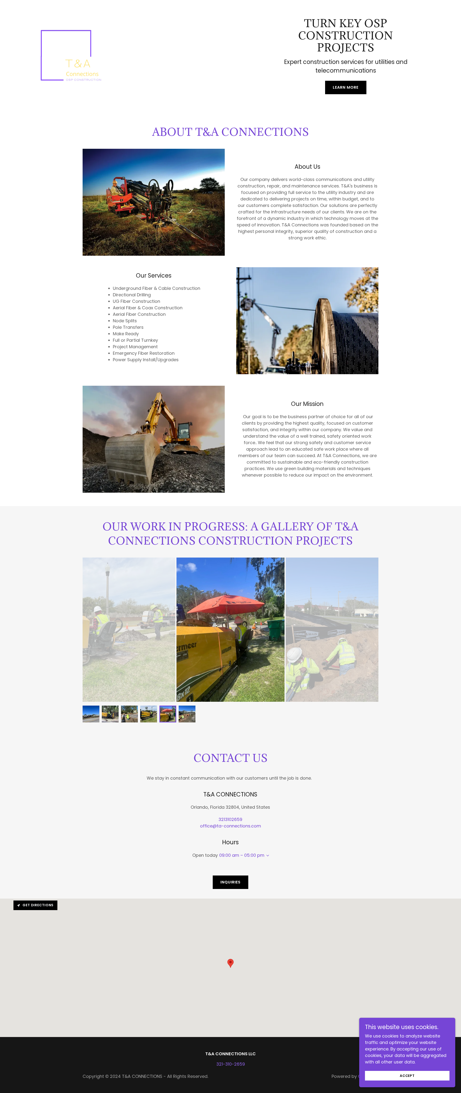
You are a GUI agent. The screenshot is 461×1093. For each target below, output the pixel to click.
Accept (407, 1075)
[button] (267, 855)
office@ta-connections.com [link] (230, 826)
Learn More (345, 87)
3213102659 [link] (230, 819)
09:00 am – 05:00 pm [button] (241, 855)
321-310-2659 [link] (230, 1064)
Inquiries (230, 882)
